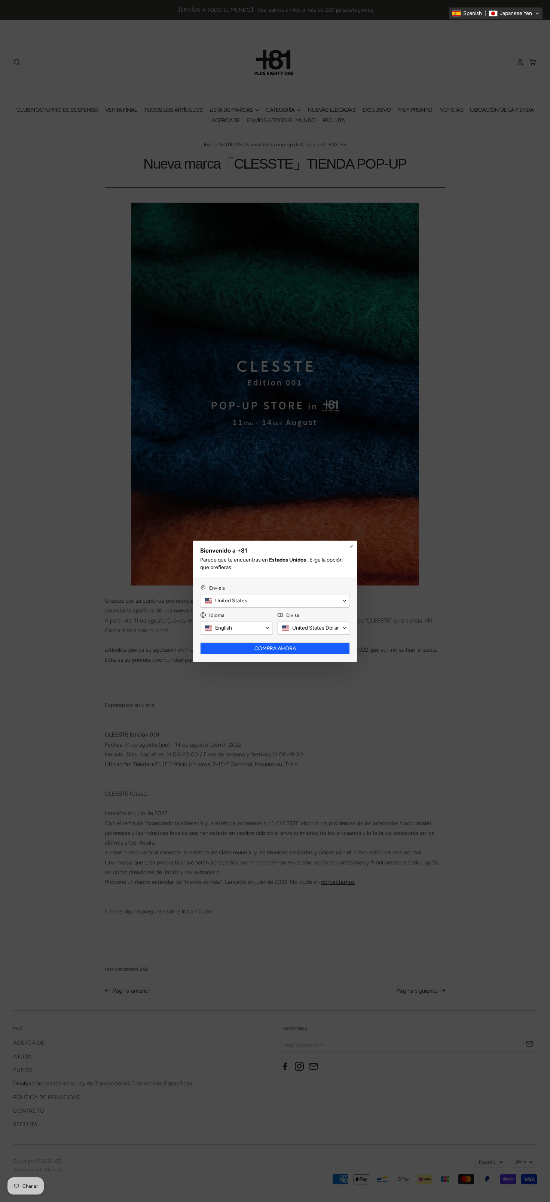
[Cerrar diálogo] (352, 546)
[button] (496, 13)
